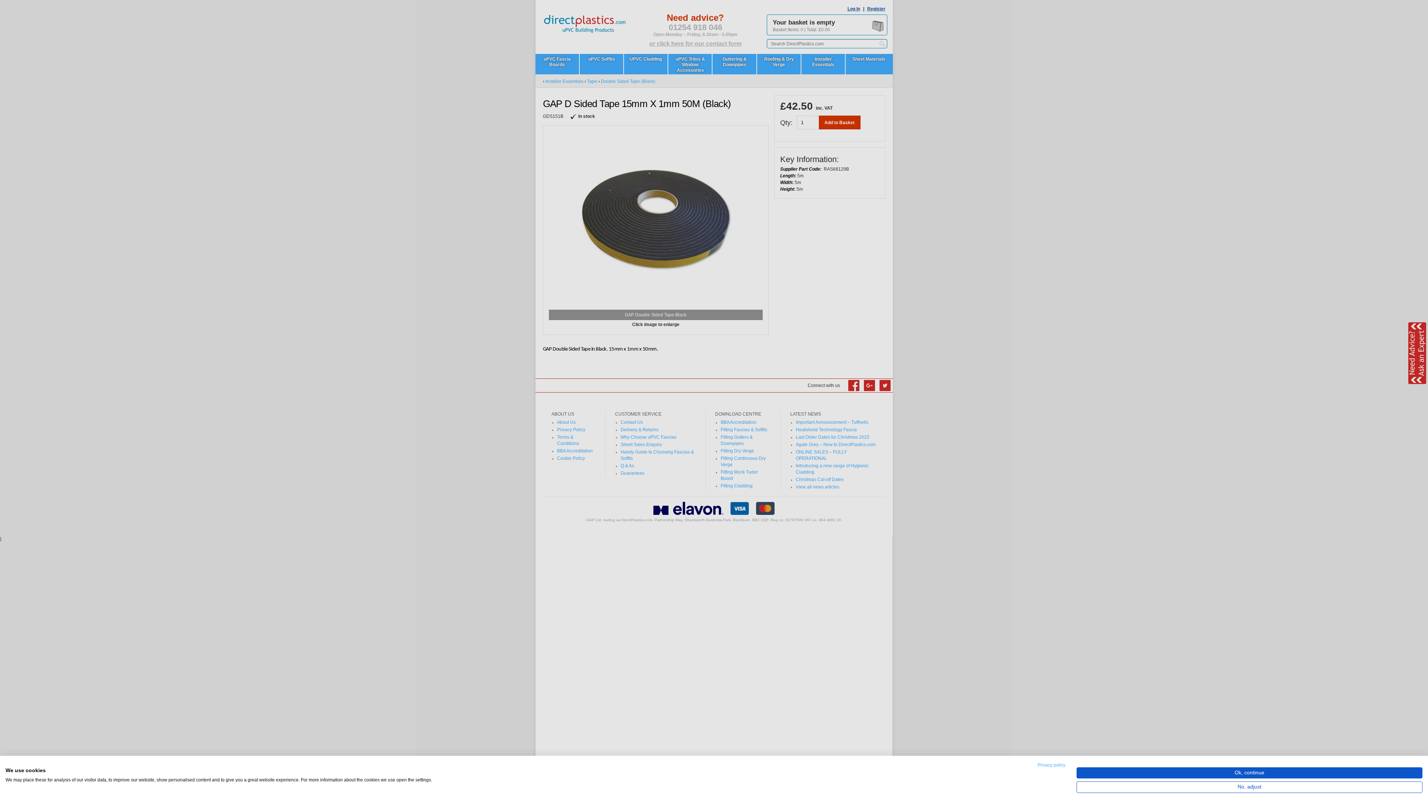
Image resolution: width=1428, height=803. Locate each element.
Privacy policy (1051, 765)
